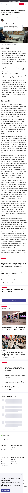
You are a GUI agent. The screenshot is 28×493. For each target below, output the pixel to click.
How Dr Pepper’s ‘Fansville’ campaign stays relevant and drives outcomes (15, 375)
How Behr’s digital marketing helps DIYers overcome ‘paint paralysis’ (15, 381)
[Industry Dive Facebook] (4, 440)
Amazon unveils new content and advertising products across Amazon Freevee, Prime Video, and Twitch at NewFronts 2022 (13, 264)
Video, (8, 282)
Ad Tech (12, 282)
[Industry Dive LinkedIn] (2, 440)
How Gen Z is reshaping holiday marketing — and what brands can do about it (13, 354)
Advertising (13, 447)
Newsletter (3, 454)
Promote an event (15, 452)
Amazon (8, 44)
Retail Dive (13, 461)
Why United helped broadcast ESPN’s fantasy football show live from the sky (14, 368)
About (2, 447)
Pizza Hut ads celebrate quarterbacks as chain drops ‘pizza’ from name (15, 388)
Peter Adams (7, 19)
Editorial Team (4, 449)
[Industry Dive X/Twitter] (7, 440)
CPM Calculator (4, 465)
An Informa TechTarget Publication (14, 1)
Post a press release (10, 429)
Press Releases (4, 459)
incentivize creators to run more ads (9, 226)
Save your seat (5, 490)
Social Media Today (15, 463)
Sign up (14, 300)
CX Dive (13, 459)
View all (3, 429)
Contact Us (3, 452)
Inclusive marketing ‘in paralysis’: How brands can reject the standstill (13, 328)
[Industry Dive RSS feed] (10, 440)
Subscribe (22, 4)
